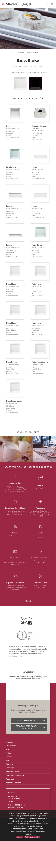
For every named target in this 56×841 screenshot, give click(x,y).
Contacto (9, 764)
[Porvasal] (9, 3)
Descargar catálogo (26, 720)
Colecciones (11, 746)
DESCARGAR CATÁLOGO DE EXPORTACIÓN (26, 727)
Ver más (28, 601)
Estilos (8, 753)
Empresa (9, 742)
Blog (7, 760)
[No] (52, 825)
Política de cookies (13, 771)
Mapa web (10, 779)
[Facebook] (23, 4)
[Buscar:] (38, 4)
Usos (8, 749)
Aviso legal (10, 768)
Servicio (9, 757)
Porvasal (21, 53)
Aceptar (20, 837)
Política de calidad (13, 783)
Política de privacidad (15, 775)
